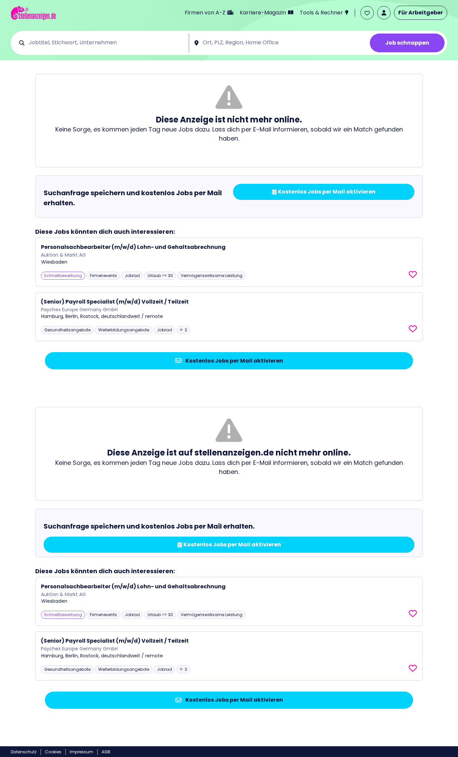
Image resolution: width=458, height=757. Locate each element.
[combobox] (106, 43)
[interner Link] (33, 13)
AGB (106, 752)
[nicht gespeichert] (412, 274)
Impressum (81, 752)
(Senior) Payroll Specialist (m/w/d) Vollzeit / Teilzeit (115, 302)
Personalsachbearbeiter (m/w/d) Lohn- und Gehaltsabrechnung (133, 247)
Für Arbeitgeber (420, 12)
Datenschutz (24, 752)
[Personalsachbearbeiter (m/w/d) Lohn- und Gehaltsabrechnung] (229, 262)
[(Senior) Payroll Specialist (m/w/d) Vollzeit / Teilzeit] (229, 316)
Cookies (53, 752)
